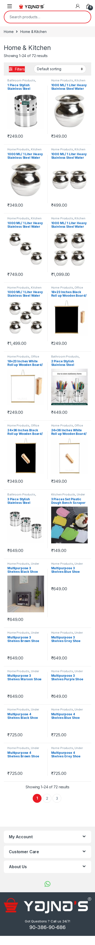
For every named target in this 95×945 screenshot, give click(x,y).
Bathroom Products (21, 80)
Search (84, 17)
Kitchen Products (63, 494)
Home (8, 31)
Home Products (62, 80)
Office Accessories (67, 289)
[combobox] (40, 17)
